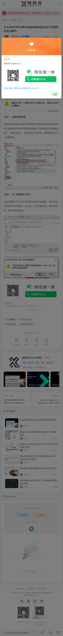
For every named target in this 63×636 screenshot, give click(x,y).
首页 (55, 94)
